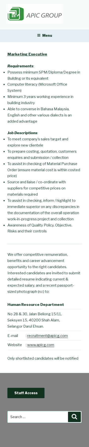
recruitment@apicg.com (47, 336)
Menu (47, 35)
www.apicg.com (40, 345)
